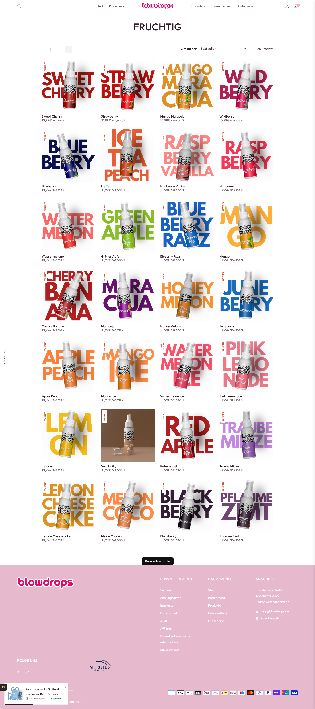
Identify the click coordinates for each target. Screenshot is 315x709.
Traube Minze (229, 466)
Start (212, 590)
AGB (163, 621)
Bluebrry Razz (170, 256)
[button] (20, 6)
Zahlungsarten (170, 598)
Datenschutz (169, 613)
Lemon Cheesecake (56, 536)
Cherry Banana (53, 326)
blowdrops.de (270, 618)
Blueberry (49, 186)
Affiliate (166, 629)
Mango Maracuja (172, 116)
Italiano (62, 694)
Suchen (165, 590)
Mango (224, 256)
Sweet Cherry (52, 116)
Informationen (218, 613)
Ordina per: (189, 49)
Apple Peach (51, 396)
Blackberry (168, 536)
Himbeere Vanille (172, 186)
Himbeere (226, 186)
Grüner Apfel (110, 256)
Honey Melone (170, 326)
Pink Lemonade (230, 396)
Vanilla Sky (108, 466)
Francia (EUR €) (35, 694)
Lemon (47, 466)
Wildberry (226, 116)
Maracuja (107, 326)
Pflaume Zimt (229, 536)
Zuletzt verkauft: (42, 630)
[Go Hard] (14, 634)
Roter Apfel (168, 466)
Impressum (168, 605)
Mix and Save (169, 650)
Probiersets (216, 598)
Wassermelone (53, 256)
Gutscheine (216, 621)
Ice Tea (106, 186)
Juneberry (227, 326)
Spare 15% (4, 357)
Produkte (214, 605)
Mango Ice (108, 396)
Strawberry (109, 116)
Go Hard (53, 630)
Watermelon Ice (172, 396)
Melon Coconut (112, 536)
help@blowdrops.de (274, 611)
